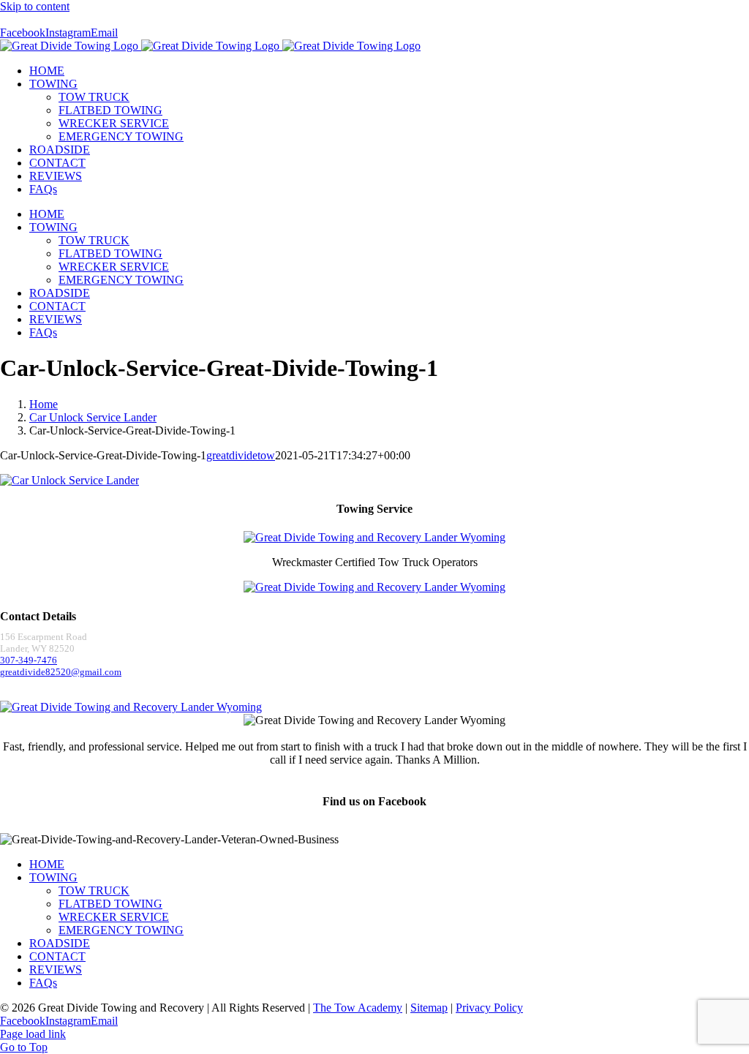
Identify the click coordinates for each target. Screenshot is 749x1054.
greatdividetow (240, 455)
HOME (46, 864)
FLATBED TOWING (110, 903)
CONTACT (57, 956)
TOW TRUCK (94, 890)
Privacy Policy (489, 1007)
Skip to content (34, 6)
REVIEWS (55, 969)
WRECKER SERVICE (114, 917)
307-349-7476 (28, 660)
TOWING (53, 877)
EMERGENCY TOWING (121, 930)
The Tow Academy (357, 1007)
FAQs (43, 982)
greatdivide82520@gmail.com (60, 671)
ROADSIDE (59, 943)
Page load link (33, 1034)
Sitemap (429, 1007)
